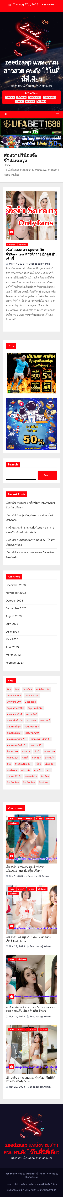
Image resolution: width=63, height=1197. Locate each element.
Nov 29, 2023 (17, 946)
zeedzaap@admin (39, 263)
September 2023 (16, 608)
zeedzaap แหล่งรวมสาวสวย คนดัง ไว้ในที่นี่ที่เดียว (31, 71)
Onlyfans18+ (35, 97)
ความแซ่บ (31, 720)
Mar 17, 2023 (16, 263)
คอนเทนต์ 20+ (14, 732)
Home (7, 165)
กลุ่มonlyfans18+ (15, 708)
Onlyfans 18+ (14, 695)
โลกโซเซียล (29, 782)
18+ (9, 689)
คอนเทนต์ (30, 101)
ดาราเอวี (29, 819)
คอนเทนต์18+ (14, 726)
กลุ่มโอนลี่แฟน (35, 708)
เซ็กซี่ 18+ (50, 763)
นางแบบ (19, 101)
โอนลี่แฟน (41, 101)
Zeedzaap (30, 701)
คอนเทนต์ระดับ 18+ (40, 739)
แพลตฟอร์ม (31, 776)
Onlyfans (10, 97)
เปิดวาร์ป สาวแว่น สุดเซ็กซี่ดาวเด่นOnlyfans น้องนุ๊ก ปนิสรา (25, 868)
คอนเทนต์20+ (32, 732)
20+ (17, 689)
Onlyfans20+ (50, 97)
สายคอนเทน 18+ (23, 763)
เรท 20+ (38, 770)
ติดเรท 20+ (12, 751)
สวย (9, 763)
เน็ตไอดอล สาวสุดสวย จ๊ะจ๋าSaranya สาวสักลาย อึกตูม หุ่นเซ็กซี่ (31, 254)
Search (12, 464)
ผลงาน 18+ (49, 751)
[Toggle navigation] (58, 114)
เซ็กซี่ (38, 763)
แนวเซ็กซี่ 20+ (14, 776)
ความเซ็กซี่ (31, 714)
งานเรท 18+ (37, 745)
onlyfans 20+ (14, 701)
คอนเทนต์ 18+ (32, 726)
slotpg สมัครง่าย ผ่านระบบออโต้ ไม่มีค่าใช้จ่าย (36, 1184)
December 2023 (16, 585)
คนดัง (12, 819)
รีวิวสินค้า (49, 757)
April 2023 (12, 647)
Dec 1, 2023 (16, 876)
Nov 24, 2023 (17, 1016)
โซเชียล (45, 776)
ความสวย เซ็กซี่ (14, 714)
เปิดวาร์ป (25, 770)
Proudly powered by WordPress (21, 1173)
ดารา (20, 819)
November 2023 (16, 592)
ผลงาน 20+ (13, 757)
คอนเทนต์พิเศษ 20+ (17, 739)
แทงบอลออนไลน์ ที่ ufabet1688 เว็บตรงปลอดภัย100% (31, 1190)
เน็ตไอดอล (21, 97)
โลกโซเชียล (13, 782)
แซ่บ (49, 770)
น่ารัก (37, 751)
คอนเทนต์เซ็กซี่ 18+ (17, 745)
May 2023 (12, 639)
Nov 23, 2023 (17, 1086)
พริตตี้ (25, 757)
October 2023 (14, 600)
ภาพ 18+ (36, 757)
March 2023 (13, 654)
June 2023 (12, 631)
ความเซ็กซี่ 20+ (15, 720)
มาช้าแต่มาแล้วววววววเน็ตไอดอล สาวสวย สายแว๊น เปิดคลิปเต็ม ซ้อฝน (30, 1009)
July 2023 (12, 623)
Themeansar (31, 1177)
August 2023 (14, 616)
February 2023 (15, 662)
